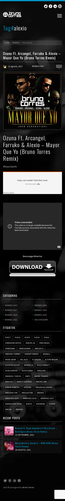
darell (47, 354)
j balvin (37, 359)
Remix (41, 393)
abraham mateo (13, 343)
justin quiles (13, 365)
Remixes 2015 (11, 305)
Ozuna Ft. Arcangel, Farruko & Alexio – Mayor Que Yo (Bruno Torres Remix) (32, 55)
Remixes (16, 42)
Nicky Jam (42, 381)
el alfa (24, 359)
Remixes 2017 (38, 66)
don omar (11, 359)
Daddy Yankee (32, 354)
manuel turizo (13, 376)
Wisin (8, 409)
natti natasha (25, 381)
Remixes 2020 (40, 315)
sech (29, 404)
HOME (7, 42)
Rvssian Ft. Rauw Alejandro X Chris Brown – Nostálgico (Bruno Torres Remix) (36, 429)
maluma (42, 370)
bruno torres (13, 354)
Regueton (28, 393)
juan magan (52, 359)
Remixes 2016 (40, 305)
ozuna (28, 387)
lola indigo (12, 370)
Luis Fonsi (28, 370)
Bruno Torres (28, 487)
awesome (10, 348)
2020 (37, 337)
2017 (8, 337)
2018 (18, 337)
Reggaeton (11, 393)
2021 (47, 337)
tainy (52, 404)
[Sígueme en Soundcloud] (55, 6)
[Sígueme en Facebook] (50, 6)
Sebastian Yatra (14, 404)
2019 (28, 337)
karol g (29, 365)
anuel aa (31, 343)
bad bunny (25, 348)
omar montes (13, 387)
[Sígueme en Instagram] (60, 6)
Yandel (20, 409)
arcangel (45, 343)
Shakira (41, 404)
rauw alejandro (45, 387)
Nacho (9, 381)
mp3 (28, 376)
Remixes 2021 (11, 319)
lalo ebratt (44, 365)
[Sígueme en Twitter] (46, 6)
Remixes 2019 (11, 315)
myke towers (42, 376)
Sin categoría (41, 319)
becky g (39, 348)
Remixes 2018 (40, 310)
